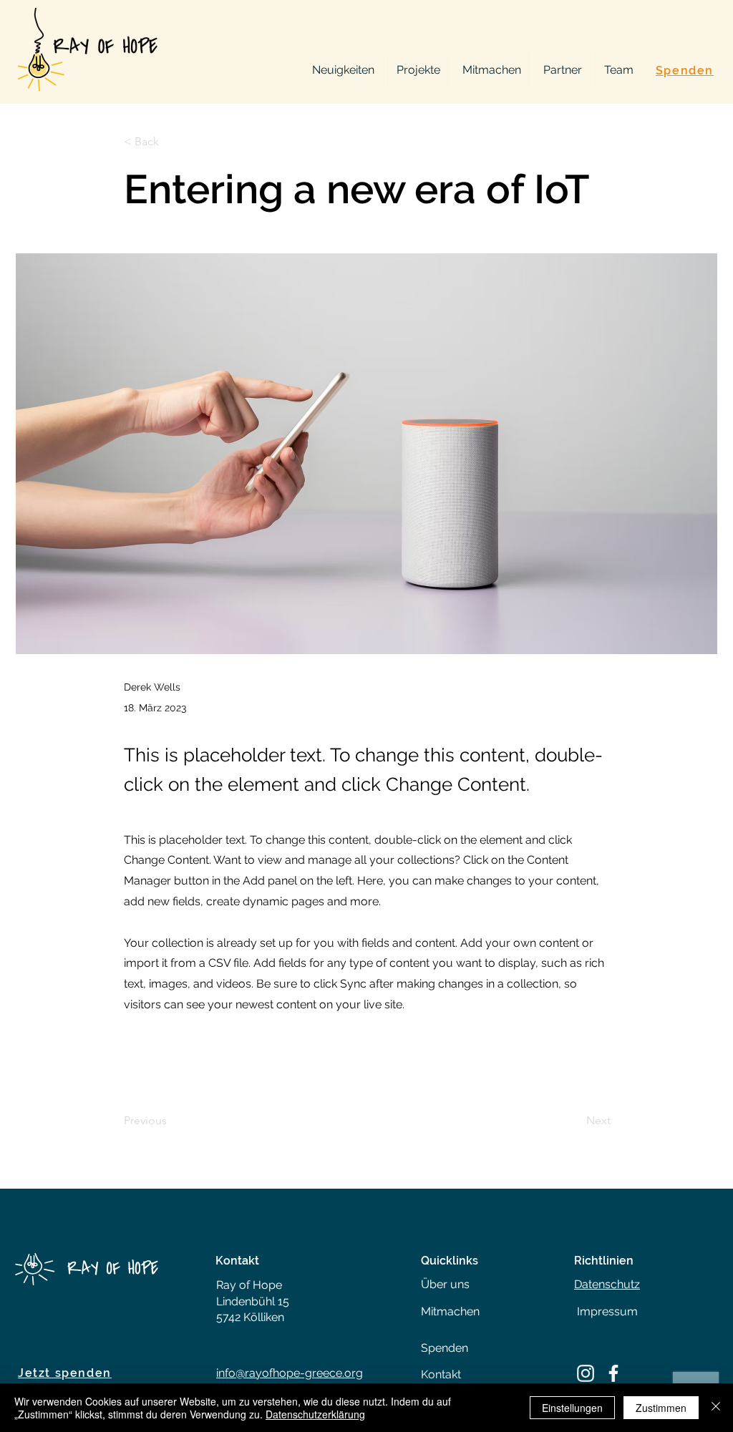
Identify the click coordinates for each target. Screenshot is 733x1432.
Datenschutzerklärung (315, 1414)
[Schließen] (715, 1408)
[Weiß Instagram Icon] (585, 1373)
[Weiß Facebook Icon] (613, 1373)
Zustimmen (661, 1408)
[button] (171, 142)
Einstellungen (572, 1408)
